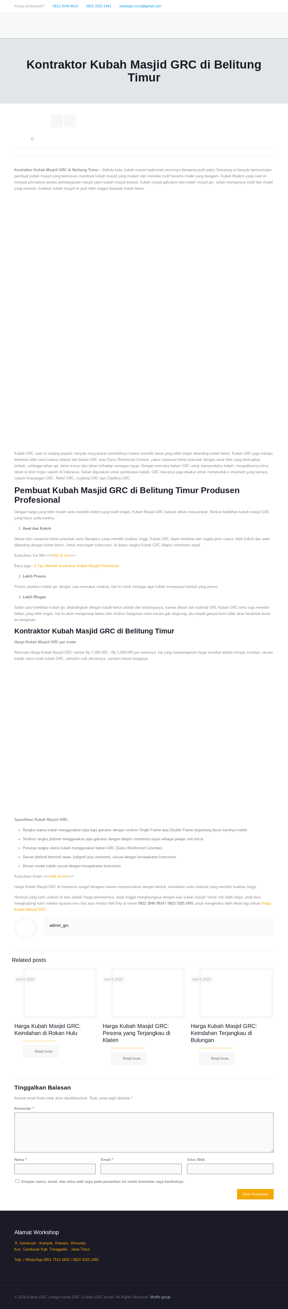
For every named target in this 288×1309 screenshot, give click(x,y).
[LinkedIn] (271, 5)
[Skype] (240, 5)
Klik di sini (61, 555)
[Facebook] (248, 5)
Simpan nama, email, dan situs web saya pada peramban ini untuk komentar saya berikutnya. (102, 1181)
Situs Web (196, 1160)
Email (107, 1160)
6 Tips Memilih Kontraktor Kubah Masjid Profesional (76, 566)
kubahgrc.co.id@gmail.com (140, 6)
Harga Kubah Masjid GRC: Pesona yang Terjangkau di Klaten (136, 1033)
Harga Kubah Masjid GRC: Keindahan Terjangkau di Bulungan (224, 1033)
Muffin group (160, 1297)
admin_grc (59, 925)
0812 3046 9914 (65, 6)
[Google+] (255, 5)
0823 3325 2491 (98, 6)
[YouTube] (263, 5)
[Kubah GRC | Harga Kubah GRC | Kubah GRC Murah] (46, 25)
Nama (20, 1160)
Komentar (24, 1108)
